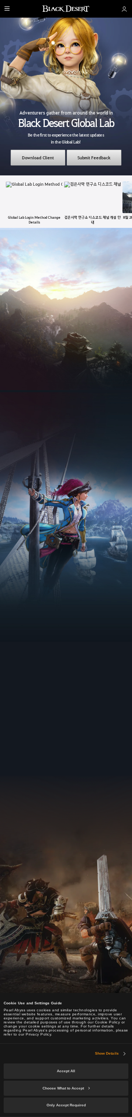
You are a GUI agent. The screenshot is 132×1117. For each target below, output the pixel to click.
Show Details (107, 1053)
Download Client (38, 157)
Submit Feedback (93, 157)
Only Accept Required (66, 1105)
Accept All (66, 1071)
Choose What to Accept (63, 1088)
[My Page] (124, 9)
